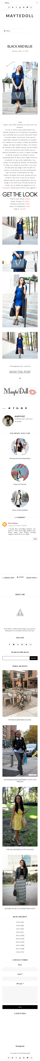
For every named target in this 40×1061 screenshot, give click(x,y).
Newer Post (9, 578)
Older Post (31, 578)
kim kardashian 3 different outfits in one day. (20, 780)
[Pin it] (22, 408)
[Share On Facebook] (13, 408)
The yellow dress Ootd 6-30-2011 (20, 849)
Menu (8, 31)
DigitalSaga (13, 523)
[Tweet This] (9, 408)
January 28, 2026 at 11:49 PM (17, 525)
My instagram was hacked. (20, 720)
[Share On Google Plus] (17, 408)
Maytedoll (26, 1053)
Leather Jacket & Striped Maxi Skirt (20, 908)
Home (21, 577)
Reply (35, 539)
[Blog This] (26, 408)
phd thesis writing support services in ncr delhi (21, 533)
